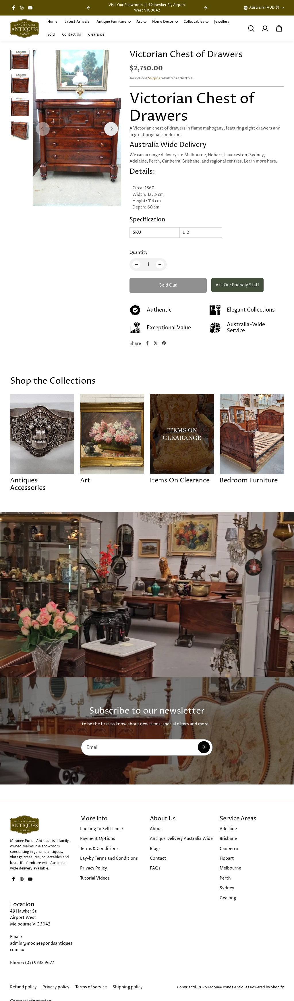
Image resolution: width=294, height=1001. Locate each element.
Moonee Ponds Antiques (228, 987)
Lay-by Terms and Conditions (109, 858)
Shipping (154, 78)
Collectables (193, 21)
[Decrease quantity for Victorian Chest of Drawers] (136, 264)
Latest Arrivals (77, 21)
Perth (225, 878)
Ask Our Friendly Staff (237, 285)
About (156, 829)
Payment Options (97, 838)
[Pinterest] (163, 343)
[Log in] (265, 28)
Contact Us (71, 34)
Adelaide (228, 829)
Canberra (229, 848)
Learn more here (260, 161)
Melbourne (230, 868)
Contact (158, 858)
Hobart (227, 858)
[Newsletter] (204, 747)
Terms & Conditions (99, 848)
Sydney (227, 888)
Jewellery (221, 21)
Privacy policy (55, 987)
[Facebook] (13, 7)
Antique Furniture (111, 21)
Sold (51, 34)
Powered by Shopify (267, 987)
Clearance (96, 34)
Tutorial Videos (95, 878)
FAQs (155, 868)
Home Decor (162, 21)
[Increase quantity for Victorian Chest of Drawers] (160, 264)
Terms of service (91, 987)
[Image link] (42, 825)
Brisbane (228, 838)
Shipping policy (128, 987)
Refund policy (23, 987)
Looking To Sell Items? (101, 829)
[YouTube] (30, 7)
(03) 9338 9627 (39, 962)
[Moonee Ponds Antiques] (24, 28)
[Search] (251, 28)
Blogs (155, 848)
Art (139, 21)
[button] (279, 28)
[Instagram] (21, 7)
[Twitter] (155, 343)
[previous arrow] (88, 8)
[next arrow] (205, 8)
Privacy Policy (93, 868)
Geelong (228, 898)
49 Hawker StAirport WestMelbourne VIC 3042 (30, 918)
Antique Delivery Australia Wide (181, 838)
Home (52, 21)
